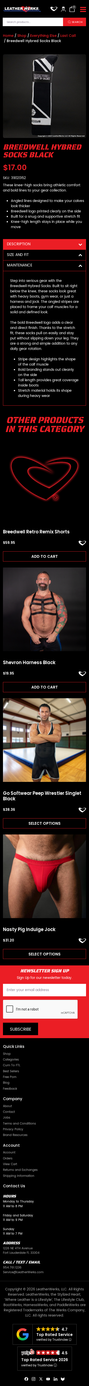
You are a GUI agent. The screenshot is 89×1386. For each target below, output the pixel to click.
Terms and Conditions (19, 1123)
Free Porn (10, 1077)
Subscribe (20, 1029)
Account (9, 1152)
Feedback (10, 1088)
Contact (9, 1112)
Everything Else (43, 35)
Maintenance (19, 265)
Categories (11, 1059)
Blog (6, 1082)
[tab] (44, 244)
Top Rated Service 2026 (44, 1359)
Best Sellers (11, 1071)
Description (18, 244)
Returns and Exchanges (20, 1170)
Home (8, 35)
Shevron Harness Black (29, 662)
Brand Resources (15, 1135)
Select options (44, 823)
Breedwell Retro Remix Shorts (36, 532)
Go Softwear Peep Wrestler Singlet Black (42, 796)
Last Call (68, 35)
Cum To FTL (11, 1065)
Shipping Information (18, 1176)
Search (77, 22)
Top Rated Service (54, 1334)
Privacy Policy (13, 1129)
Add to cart (44, 556)
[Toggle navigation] (83, 9)
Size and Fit (18, 255)
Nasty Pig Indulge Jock (29, 929)
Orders (7, 1158)
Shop (21, 35)
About (7, 1106)
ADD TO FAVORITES (82, 543)
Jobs (6, 1117)
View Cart (10, 1164)
